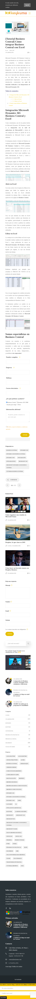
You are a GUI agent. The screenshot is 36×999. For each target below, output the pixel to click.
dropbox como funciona (13, 789)
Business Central (11, 450)
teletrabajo (17, 858)
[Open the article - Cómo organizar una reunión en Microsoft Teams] (11, 505)
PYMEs (15, 843)
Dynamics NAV (10, 457)
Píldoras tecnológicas (20, 690)
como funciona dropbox (13, 771)
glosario (9, 804)
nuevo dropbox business (13, 832)
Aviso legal (8, 966)
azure (23, 760)
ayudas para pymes (12, 760)
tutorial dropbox (12, 865)
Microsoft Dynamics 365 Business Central (16, 466)
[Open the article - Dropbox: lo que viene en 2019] (11, 532)
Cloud (9, 545)
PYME (8, 843)
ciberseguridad (11, 767)
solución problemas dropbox (15, 854)
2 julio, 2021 (11, 50)
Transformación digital (14, 862)
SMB (17, 851)
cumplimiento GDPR (12, 774)
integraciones (11, 461)
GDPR (19, 800)
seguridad (9, 851)
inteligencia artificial (13, 807)
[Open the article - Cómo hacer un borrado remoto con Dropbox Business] (11, 558)
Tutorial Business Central (14, 471)
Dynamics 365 (24, 450)
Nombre (7, 601)
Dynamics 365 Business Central (15, 454)
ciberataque (24, 763)
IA (16, 804)
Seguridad (16, 692)
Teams (8, 858)
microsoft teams (11, 829)
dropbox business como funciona (16, 785)
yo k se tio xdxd (10, 746)
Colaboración (9, 52)
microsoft (9, 815)
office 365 (18, 836)
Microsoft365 (10, 819)
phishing (9, 840)
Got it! (27, 5)
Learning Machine (20, 811)
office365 (9, 836)
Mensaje (8, 585)
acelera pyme (10, 756)
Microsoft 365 (23, 461)
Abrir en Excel (17, 99)
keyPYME (8, 727)
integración (22, 457)
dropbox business (11, 782)
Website (7, 620)
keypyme (9, 811)
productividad (19, 840)
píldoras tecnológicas (13, 847)
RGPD (25, 847)
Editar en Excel (18, 101)
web (22, 865)
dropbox (21, 778)
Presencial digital (11, 739)
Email (7, 611)
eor (7, 50)
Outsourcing (9, 731)
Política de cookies (17, 966)
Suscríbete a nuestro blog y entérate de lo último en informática (18, 984)
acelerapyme (22, 756)
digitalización (11, 778)
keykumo (8, 723)
